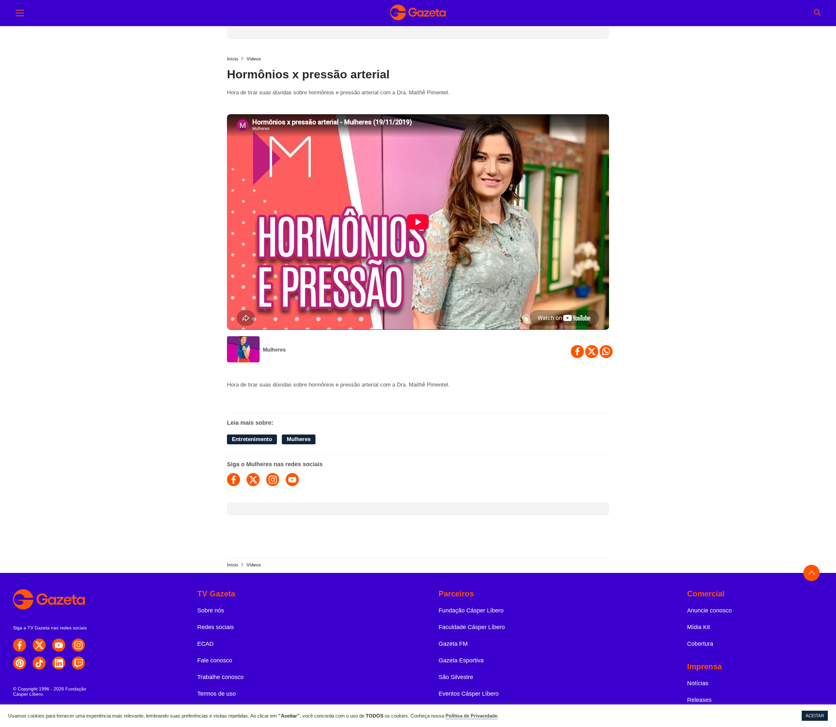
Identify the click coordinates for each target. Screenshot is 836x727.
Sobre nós (210, 610)
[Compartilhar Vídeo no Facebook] (577, 351)
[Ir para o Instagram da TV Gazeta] (78, 645)
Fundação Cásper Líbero (471, 610)
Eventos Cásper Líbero (469, 693)
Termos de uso (216, 693)
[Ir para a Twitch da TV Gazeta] (78, 663)
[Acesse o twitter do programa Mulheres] (253, 479)
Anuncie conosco (709, 610)
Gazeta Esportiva (461, 660)
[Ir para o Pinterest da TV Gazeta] (19, 663)
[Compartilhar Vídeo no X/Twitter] (591, 351)
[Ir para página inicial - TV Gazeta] (418, 13)
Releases (699, 700)
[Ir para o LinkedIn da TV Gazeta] (58, 663)
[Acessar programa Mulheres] (243, 350)
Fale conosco (214, 660)
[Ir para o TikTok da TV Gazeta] (39, 663)
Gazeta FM (453, 643)
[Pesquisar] (817, 13)
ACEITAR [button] (815, 715)
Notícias (697, 683)
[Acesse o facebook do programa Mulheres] (233, 479)
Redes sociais (215, 627)
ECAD (205, 643)
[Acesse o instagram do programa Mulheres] (272, 479)
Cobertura (700, 643)
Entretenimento (252, 439)
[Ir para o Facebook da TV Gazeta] (19, 645)
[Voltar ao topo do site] (811, 573)
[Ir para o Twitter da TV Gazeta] (39, 645)
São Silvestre (456, 677)
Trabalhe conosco (220, 677)
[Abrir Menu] (20, 13)
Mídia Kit (698, 627)
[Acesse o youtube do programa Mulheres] (292, 479)
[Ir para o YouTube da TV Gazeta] (58, 645)
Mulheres (274, 350)
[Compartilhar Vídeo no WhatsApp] (606, 351)
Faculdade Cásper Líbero (472, 627)
